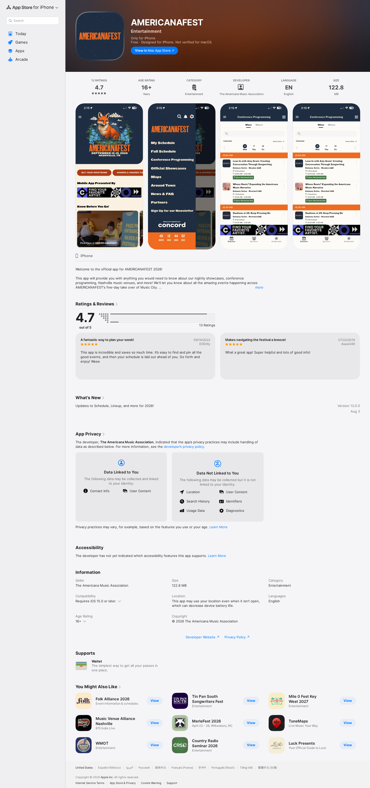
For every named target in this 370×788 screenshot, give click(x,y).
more (259, 287)
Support (172, 783)
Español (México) (109, 767)
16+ (78, 621)
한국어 (202, 767)
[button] (33, 34)
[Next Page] (364, 176)
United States (84, 767)
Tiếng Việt (246, 767)
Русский (144, 767)
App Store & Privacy (123, 783)
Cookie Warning (151, 783)
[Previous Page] (70, 176)
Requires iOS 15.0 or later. (96, 601)
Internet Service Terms (90, 783)
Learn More (218, 527)
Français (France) (182, 767)
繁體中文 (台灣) (267, 767)
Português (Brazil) (223, 767)
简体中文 (160, 767)
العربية (129, 767)
